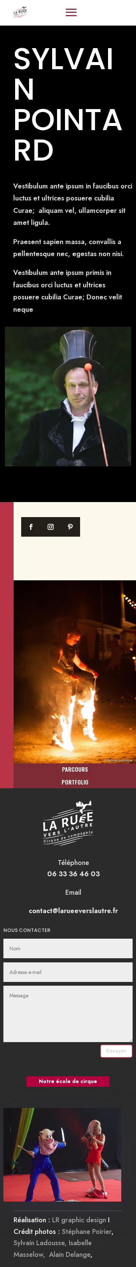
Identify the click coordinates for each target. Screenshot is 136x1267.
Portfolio (75, 782)
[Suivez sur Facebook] (31, 527)
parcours (75, 769)
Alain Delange (69, 1254)
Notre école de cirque (68, 1081)
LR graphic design (79, 1220)
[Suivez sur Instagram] (50, 527)
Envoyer (116, 1051)
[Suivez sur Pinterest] (70, 527)
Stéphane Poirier (86, 1232)
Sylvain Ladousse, (41, 1243)
